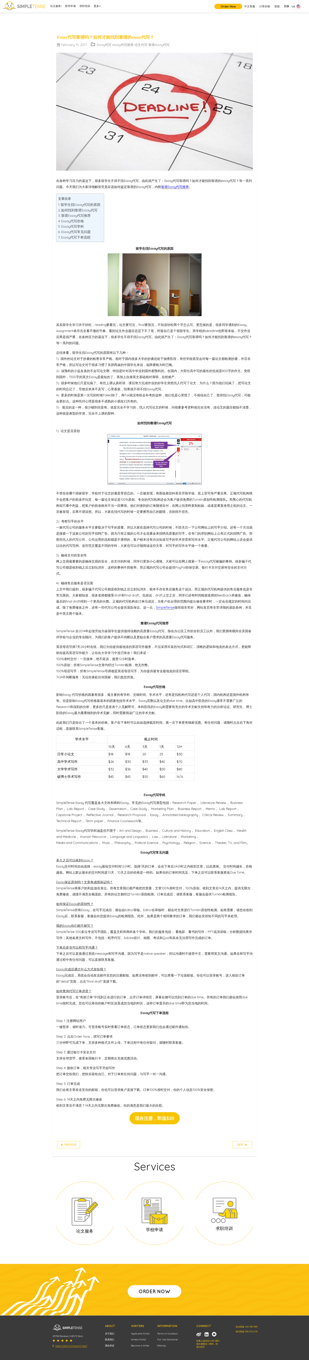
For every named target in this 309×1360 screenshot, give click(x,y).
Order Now (228, 6)
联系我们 (109, 1339)
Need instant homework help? (71, 1345)
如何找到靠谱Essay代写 (79, 210)
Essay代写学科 (72, 226)
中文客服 (249, 6)
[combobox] (295, 6)
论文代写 (141, 45)
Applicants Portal (140, 1333)
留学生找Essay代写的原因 (80, 204)
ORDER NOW (154, 1291)
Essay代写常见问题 (76, 232)
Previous (69, 1144)
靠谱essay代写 (159, 45)
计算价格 (264, 6)
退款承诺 (109, 1345)
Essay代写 (104, 45)
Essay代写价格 (72, 221)
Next (241, 1144)
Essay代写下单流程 (75, 237)
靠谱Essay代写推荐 (76, 215)
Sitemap (161, 1345)
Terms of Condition (167, 1333)
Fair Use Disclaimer (167, 1339)
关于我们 (109, 1333)
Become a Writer (140, 1345)
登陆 (277, 6)
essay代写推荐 (123, 45)
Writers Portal (138, 1339)
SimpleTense (165, 607)
